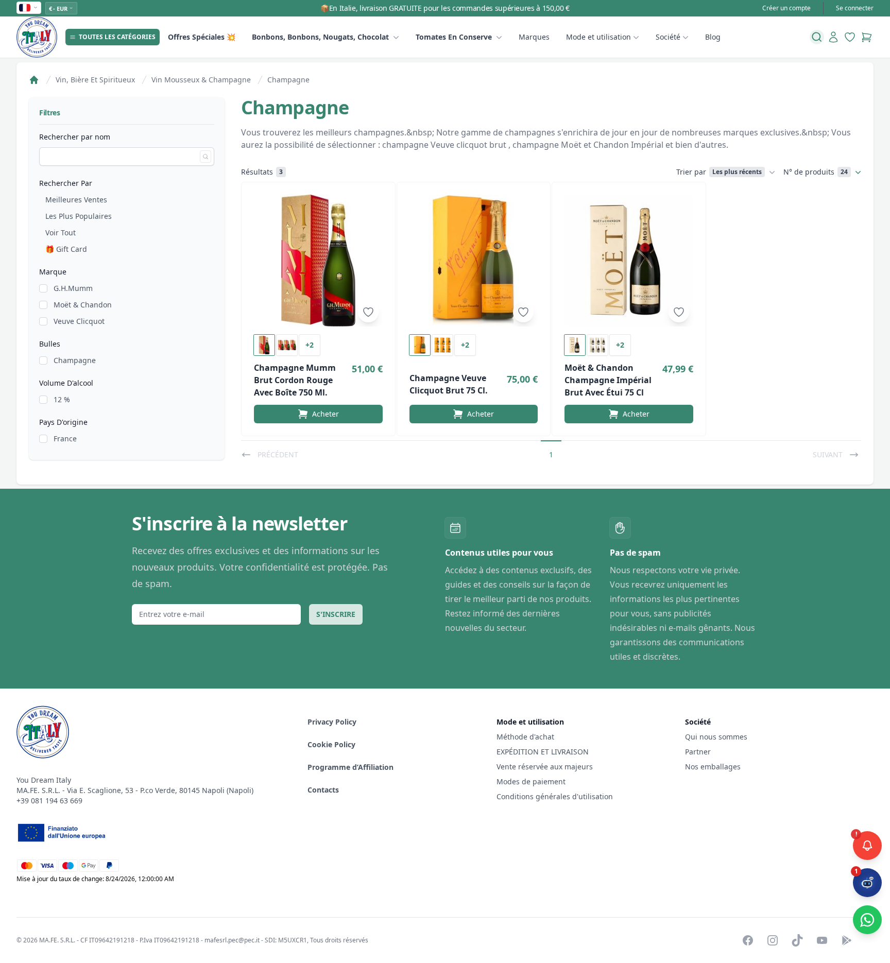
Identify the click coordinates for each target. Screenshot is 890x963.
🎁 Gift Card (66, 249)
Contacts (323, 790)
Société (668, 37)
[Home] (34, 80)
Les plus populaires (78, 216)
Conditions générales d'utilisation (555, 796)
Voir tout (60, 232)
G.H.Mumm (73, 288)
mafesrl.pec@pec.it (232, 940)
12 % (62, 399)
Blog (713, 37)
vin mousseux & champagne (201, 79)
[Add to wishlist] (368, 312)
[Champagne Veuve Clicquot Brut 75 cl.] (473, 260)
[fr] (28, 8)
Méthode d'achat (525, 737)
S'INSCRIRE (335, 614)
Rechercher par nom (74, 137)
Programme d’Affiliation (350, 767)
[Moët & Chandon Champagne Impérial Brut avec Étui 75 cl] (628, 260)
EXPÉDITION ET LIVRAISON (544, 751)
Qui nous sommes (716, 737)
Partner (698, 751)
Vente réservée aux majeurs (545, 766)
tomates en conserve (454, 37)
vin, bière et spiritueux (95, 79)
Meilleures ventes (76, 199)
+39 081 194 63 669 (49, 800)
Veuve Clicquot (79, 321)
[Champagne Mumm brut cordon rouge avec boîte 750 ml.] (318, 260)
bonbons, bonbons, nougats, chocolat (320, 37)
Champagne (75, 360)
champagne (288, 79)
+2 (309, 345)
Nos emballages (713, 766)
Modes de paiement (531, 781)
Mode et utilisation (598, 37)
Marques (534, 37)
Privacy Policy (331, 722)
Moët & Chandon (83, 304)
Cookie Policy (331, 744)
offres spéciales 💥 (201, 37)
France (65, 438)
